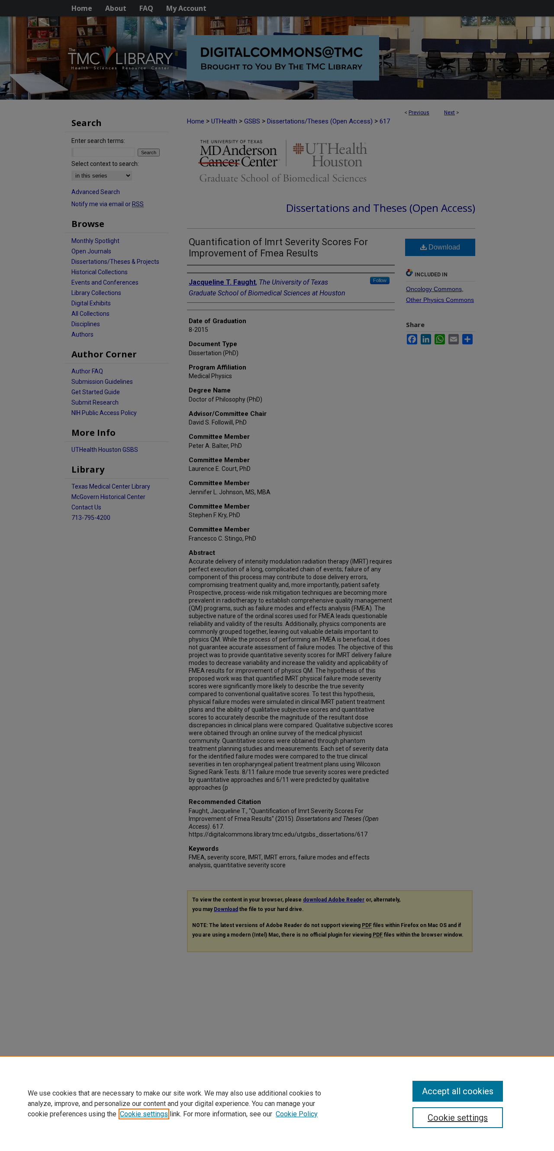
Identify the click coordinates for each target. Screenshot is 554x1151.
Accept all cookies (457, 1091)
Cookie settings (144, 1114)
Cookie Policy (297, 1114)
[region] (277, 1103)
